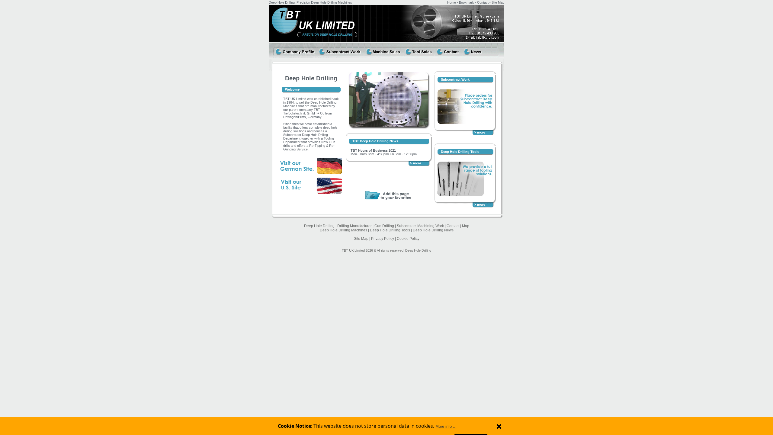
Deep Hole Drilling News (433, 230)
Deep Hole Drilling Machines (343, 230)
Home (451, 2)
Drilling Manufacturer (354, 226)
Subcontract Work (455, 79)
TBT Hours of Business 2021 (373, 150)
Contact (483, 2)
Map (465, 226)
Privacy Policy (382, 239)
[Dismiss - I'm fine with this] (499, 426)
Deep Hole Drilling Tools (460, 151)
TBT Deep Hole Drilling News (375, 141)
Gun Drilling (384, 226)
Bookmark (466, 2)
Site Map (498, 2)
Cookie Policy (408, 239)
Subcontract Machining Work (420, 226)
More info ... (446, 426)
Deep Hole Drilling (319, 226)
